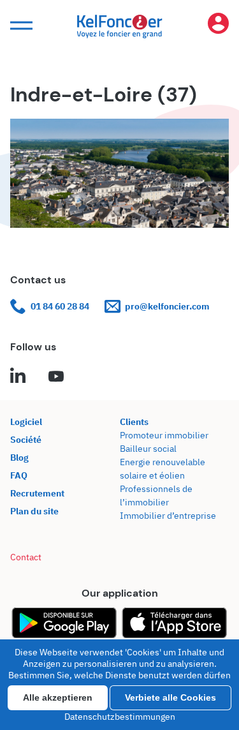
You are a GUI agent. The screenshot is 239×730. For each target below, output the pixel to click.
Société (25, 439)
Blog (19, 457)
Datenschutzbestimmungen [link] (119, 716)
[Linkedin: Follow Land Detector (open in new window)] (17, 377)
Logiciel (26, 422)
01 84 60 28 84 (60, 306)
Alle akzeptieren (57, 697)
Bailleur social (148, 448)
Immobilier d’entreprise (168, 515)
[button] (19, 26)
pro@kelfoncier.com (167, 306)
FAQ (18, 475)
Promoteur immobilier (164, 435)
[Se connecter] (218, 26)
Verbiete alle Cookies (170, 697)
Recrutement (37, 493)
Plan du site (34, 511)
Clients (134, 422)
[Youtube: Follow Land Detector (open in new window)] (56, 377)
